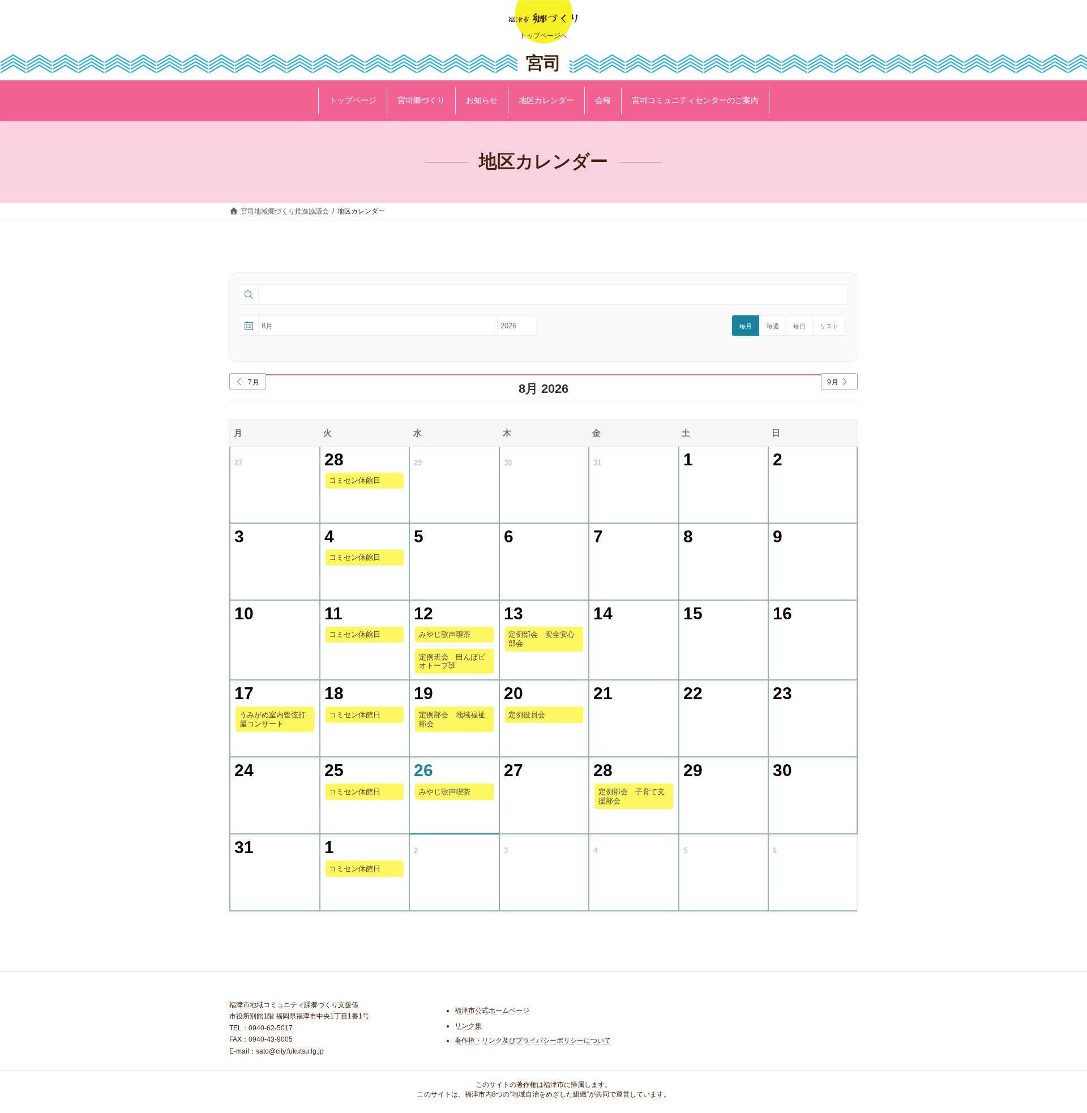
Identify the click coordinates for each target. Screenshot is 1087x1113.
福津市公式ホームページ (492, 1010)
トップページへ (543, 36)
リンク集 (468, 1026)
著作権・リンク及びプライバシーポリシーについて (533, 1041)
